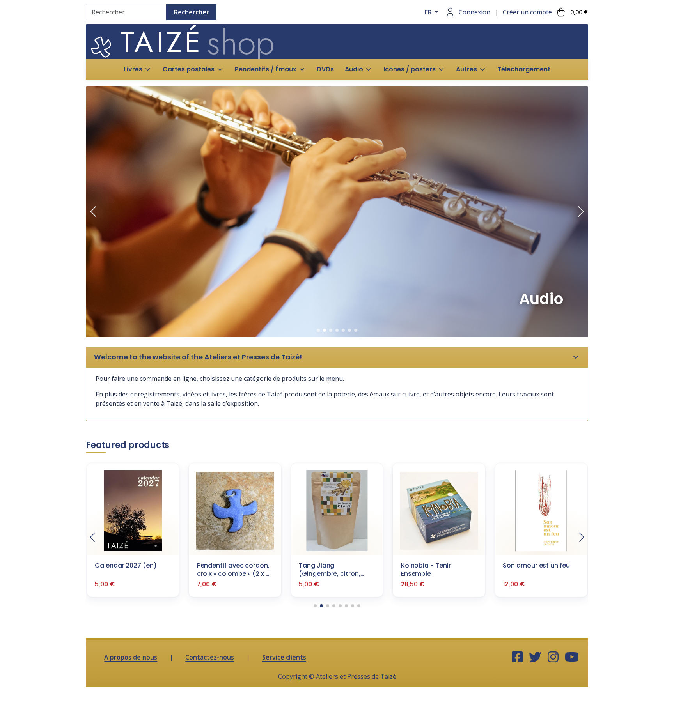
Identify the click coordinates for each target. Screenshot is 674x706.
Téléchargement (523, 69)
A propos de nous (130, 657)
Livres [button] (133, 69)
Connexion (474, 12)
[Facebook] (517, 657)
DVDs (325, 69)
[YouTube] (572, 657)
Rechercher (191, 12)
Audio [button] (354, 69)
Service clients (284, 657)
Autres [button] (466, 69)
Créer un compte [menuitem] (527, 12)
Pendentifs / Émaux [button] (265, 69)
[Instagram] (553, 657)
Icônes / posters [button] (409, 69)
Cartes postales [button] (189, 69)
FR (429, 12)
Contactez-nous (209, 657)
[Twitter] (535, 657)
